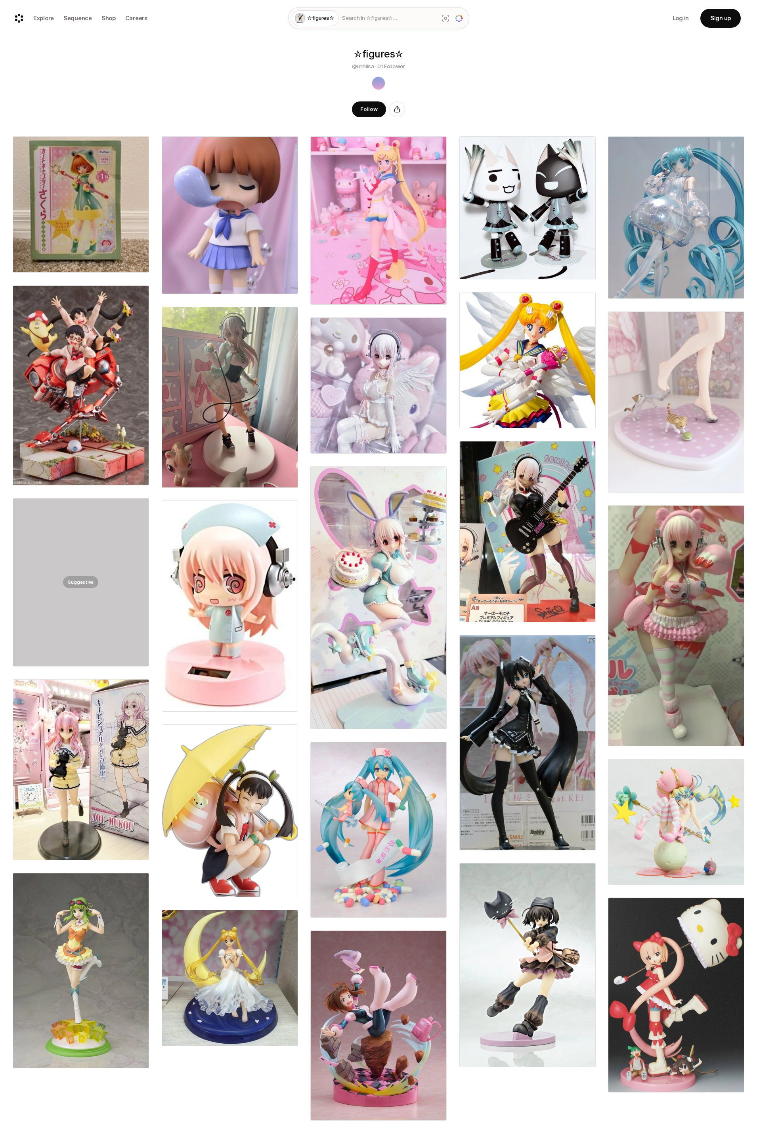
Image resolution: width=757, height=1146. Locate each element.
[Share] (397, 109)
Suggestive (81, 582)
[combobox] (388, 18)
